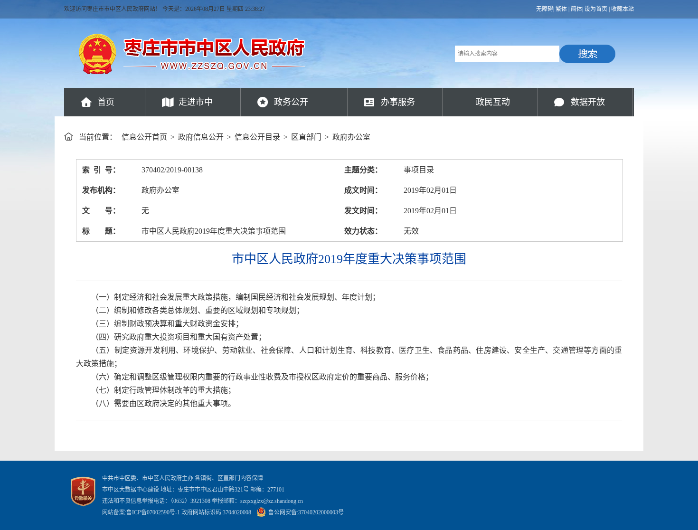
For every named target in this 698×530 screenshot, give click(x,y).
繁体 (561, 9)
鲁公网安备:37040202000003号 (306, 512)
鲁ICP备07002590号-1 (153, 512)
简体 (576, 9)
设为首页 (596, 9)
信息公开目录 (257, 137)
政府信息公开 (201, 137)
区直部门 (306, 137)
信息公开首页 (144, 137)
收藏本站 (622, 9)
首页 (105, 102)
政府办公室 (351, 137)
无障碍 (544, 9)
